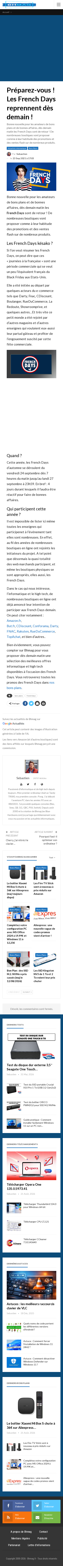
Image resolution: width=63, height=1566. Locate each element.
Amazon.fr (14, 620)
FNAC (11, 631)
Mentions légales (20, 1538)
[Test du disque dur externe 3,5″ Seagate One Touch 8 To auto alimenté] (31, 1046)
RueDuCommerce (42, 631)
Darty (54, 626)
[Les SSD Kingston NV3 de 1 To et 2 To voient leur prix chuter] (45, 959)
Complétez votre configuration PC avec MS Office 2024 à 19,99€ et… (39, 1463)
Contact (43, 1531)
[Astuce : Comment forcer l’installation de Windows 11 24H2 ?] (14, 1345)
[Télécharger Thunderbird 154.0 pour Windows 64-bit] (14, 1208)
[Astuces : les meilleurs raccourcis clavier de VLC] (31, 1285)
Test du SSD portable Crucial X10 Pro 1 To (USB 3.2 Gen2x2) (39, 1086)
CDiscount (23, 626)
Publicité (42, 1538)
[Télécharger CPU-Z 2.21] (14, 1225)
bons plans (19, 696)
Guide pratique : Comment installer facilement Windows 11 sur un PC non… (38, 1122)
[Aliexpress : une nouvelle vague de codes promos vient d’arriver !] (45, 914)
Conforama (41, 626)
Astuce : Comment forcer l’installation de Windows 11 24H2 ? (38, 1344)
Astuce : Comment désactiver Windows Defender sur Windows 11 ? (39, 1361)
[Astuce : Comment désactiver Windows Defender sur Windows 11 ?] (14, 1362)
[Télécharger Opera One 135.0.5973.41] (31, 1165)
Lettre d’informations (39, 1545)
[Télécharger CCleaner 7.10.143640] (14, 1243)
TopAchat (13, 637)
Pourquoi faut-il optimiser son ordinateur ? (48, 840)
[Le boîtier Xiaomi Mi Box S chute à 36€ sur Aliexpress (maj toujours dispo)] (18, 872)
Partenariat (14, 1545)
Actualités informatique (17, 148)
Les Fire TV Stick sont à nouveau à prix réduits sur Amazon (36, 1446)
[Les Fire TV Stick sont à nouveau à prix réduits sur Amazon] (45, 872)
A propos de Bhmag (21, 1531)
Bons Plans (33, 148)
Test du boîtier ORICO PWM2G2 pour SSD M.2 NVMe (39, 1104)
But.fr (11, 626)
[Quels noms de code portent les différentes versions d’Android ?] (14, 1327)
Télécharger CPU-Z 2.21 (36, 1221)
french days (31, 696)
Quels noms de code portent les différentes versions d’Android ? (38, 1326)
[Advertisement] (31, 48)
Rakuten (23, 631)
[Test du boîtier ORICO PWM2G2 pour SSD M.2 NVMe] (14, 1106)
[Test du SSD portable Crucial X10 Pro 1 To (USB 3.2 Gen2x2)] (14, 1088)
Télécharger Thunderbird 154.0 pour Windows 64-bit (39, 1205)
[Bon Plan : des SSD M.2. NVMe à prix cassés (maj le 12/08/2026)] (18, 959)
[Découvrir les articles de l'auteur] (31, 766)
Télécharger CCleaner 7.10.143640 (35, 1241)
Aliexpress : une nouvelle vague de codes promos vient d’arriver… (38, 1481)
